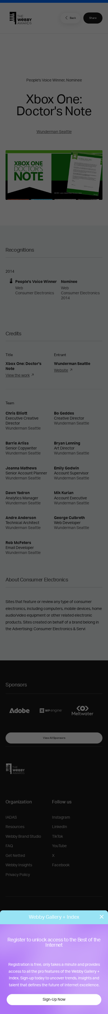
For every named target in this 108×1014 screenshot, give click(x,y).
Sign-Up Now (54, 1000)
